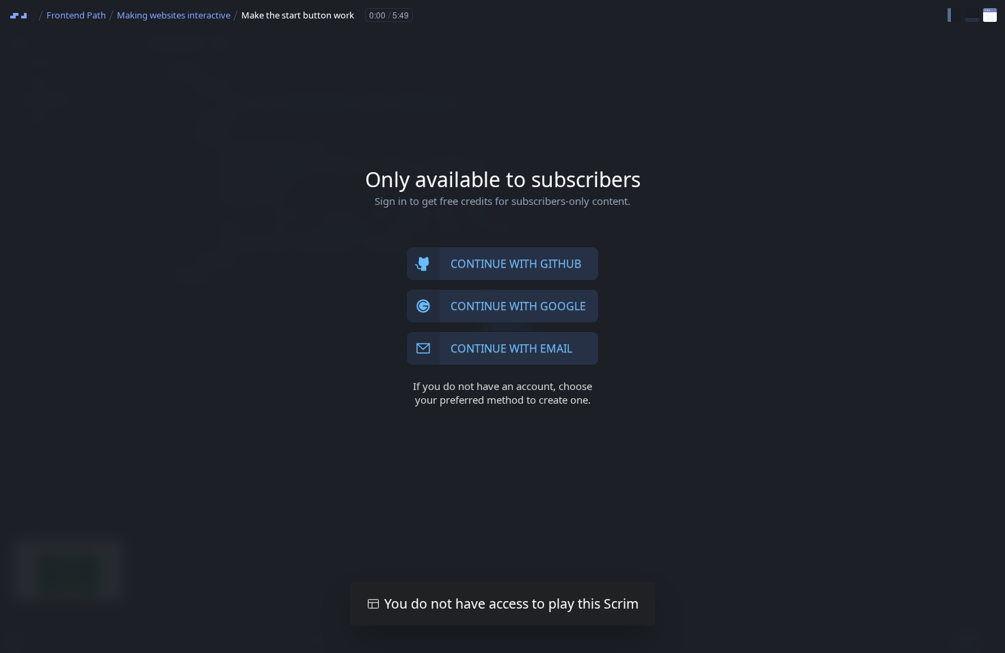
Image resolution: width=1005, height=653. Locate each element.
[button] (954, 15)
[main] (502, 326)
